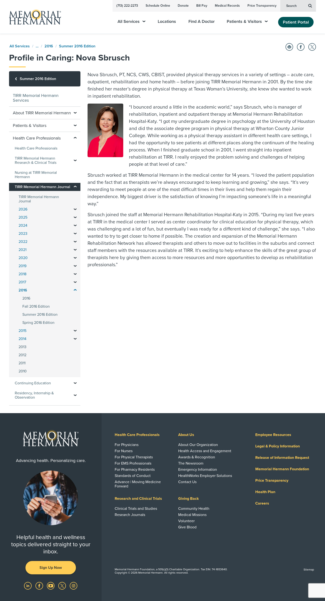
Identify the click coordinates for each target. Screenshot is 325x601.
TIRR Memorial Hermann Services (36, 98)
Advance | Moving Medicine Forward (138, 484)
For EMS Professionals (133, 463)
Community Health (193, 508)
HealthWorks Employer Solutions (205, 476)
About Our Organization (198, 445)
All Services (129, 21)
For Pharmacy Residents (135, 469)
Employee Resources (273, 434)
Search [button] (291, 6)
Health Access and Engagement (204, 451)
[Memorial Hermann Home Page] (33, 17)
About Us (186, 434)
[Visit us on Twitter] (62, 585)
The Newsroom (190, 463)
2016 (48, 46)
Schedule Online (158, 6)
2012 (22, 355)
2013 (22, 347)
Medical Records (227, 6)
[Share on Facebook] (301, 47)
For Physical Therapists (134, 457)
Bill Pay (201, 6)
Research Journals (130, 515)
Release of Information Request (282, 457)
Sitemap (309, 569)
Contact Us (187, 482)
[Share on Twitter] (312, 47)
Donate (183, 6)
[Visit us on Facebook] (39, 585)
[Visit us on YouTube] (51, 585)
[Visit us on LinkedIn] (28, 585)
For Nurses (124, 451)
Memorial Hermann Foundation (282, 469)
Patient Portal (296, 22)
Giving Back (188, 498)
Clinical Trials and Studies (136, 508)
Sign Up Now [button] (50, 567)
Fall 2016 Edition (36, 306)
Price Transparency (261, 6)
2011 (22, 363)
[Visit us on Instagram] (73, 585)
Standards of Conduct (133, 476)
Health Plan (265, 492)
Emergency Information (197, 469)
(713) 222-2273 (127, 6)
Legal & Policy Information (277, 446)
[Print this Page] (289, 47)
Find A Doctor (201, 21)
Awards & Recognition (196, 457)
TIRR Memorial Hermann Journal (39, 199)
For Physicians (126, 445)
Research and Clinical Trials (138, 498)
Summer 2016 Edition (77, 46)
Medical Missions (192, 515)
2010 (23, 371)
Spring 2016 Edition (38, 322)
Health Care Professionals (36, 148)
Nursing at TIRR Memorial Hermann (36, 174)
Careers (262, 503)
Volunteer (186, 521)
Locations (167, 21)
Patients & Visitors (244, 21)
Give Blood (187, 527)
